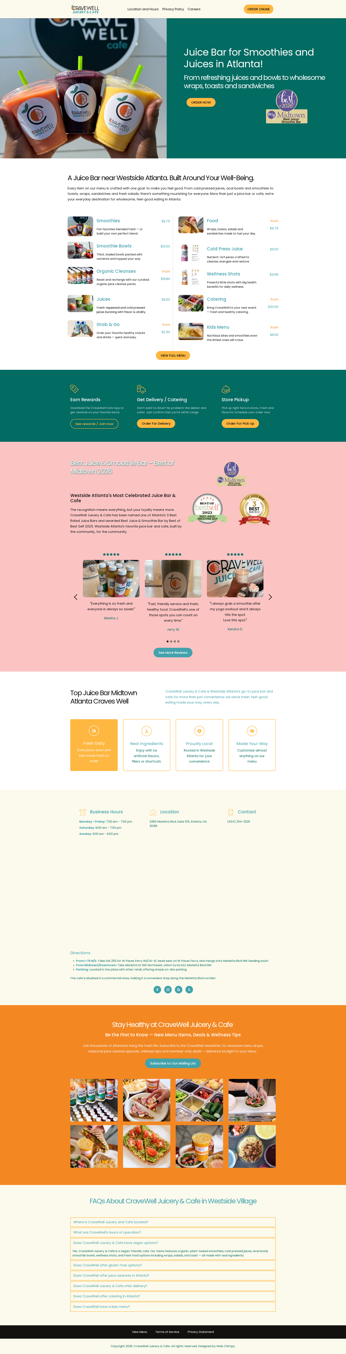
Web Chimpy (225, 1346)
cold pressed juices (209, 188)
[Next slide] (270, 597)
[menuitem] (143, 9)
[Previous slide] (76, 597)
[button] (173, 1222)
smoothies (260, 188)
